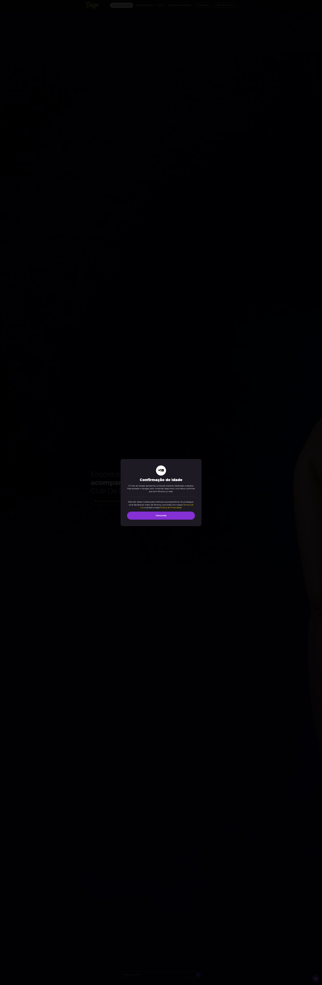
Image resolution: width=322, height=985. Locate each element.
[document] (161, 492)
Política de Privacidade (171, 507)
